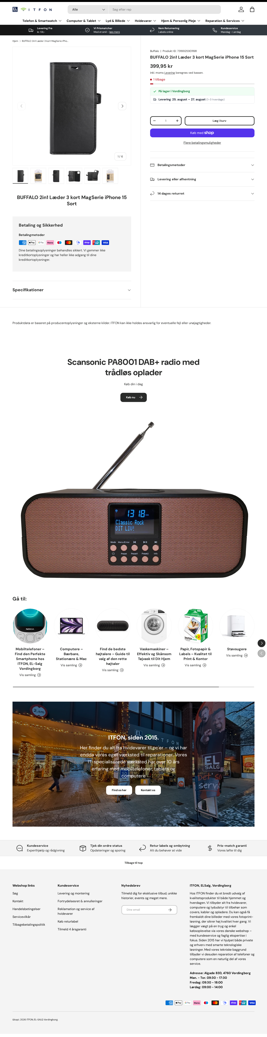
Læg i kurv (219, 120)
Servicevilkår (22, 917)
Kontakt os (148, 790)
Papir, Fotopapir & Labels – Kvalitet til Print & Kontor (195, 654)
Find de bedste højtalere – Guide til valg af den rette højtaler (113, 656)
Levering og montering (74, 893)
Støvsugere (237, 649)
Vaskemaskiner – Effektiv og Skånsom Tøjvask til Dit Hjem (154, 654)
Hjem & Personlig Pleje (178, 21)
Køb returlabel (68, 921)
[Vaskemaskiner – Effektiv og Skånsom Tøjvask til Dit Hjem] (154, 626)
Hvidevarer (143, 21)
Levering (169, 72)
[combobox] (144, 9)
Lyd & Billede (115, 21)
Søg (15, 893)
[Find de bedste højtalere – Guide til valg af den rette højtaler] (112, 626)
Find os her (119, 790)
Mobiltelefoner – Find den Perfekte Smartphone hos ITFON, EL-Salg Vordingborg (30, 659)
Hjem (15, 41)
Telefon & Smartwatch (39, 21)
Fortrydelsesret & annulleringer (80, 901)
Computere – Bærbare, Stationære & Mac (71, 654)
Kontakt (18, 901)
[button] (252, 9)
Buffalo (154, 51)
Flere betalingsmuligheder (202, 143)
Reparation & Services (222, 21)
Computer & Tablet (81, 21)
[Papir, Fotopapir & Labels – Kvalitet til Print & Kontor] (195, 626)
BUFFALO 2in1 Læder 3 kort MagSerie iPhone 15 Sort (45, 41)
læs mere (114, 32)
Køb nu (130, 397)
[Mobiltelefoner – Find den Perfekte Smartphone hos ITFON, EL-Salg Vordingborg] (30, 626)
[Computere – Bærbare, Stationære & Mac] (71, 626)
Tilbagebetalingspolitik (29, 925)
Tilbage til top (134, 863)
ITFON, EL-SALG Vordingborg (42, 1019)
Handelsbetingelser (26, 909)
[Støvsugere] (237, 626)
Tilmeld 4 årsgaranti (72, 929)
